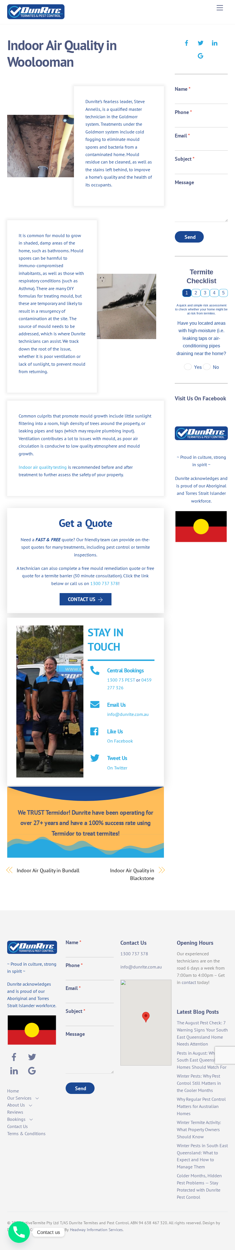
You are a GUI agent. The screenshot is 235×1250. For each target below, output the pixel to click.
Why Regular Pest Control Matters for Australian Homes (201, 1106)
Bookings (16, 1119)
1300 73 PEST (121, 680)
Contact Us (81, 599)
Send (190, 237)
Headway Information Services (96, 1229)
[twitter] (200, 42)
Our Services (19, 1098)
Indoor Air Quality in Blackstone (132, 874)
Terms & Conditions (26, 1133)
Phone (183, 112)
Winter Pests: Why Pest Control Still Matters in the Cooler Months (199, 1083)
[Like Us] (95, 732)
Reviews (15, 1112)
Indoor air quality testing (43, 467)
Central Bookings (125, 670)
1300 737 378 (104, 583)
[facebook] (186, 42)
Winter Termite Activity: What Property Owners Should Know (199, 1129)
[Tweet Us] (95, 758)
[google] (200, 55)
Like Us (115, 731)
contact (189, 982)
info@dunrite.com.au (128, 714)
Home (13, 1091)
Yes (198, 367)
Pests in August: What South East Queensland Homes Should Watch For (201, 1060)
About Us (16, 1105)
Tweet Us (117, 757)
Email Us (116, 704)
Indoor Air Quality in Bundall (48, 870)
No (216, 367)
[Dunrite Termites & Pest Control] (35, 16)
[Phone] (19, 1232)
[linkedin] (214, 42)
